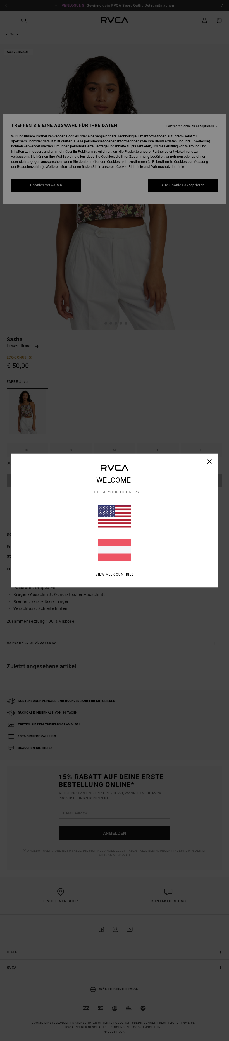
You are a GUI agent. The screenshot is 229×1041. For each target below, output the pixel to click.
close (209, 461)
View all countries (115, 574)
